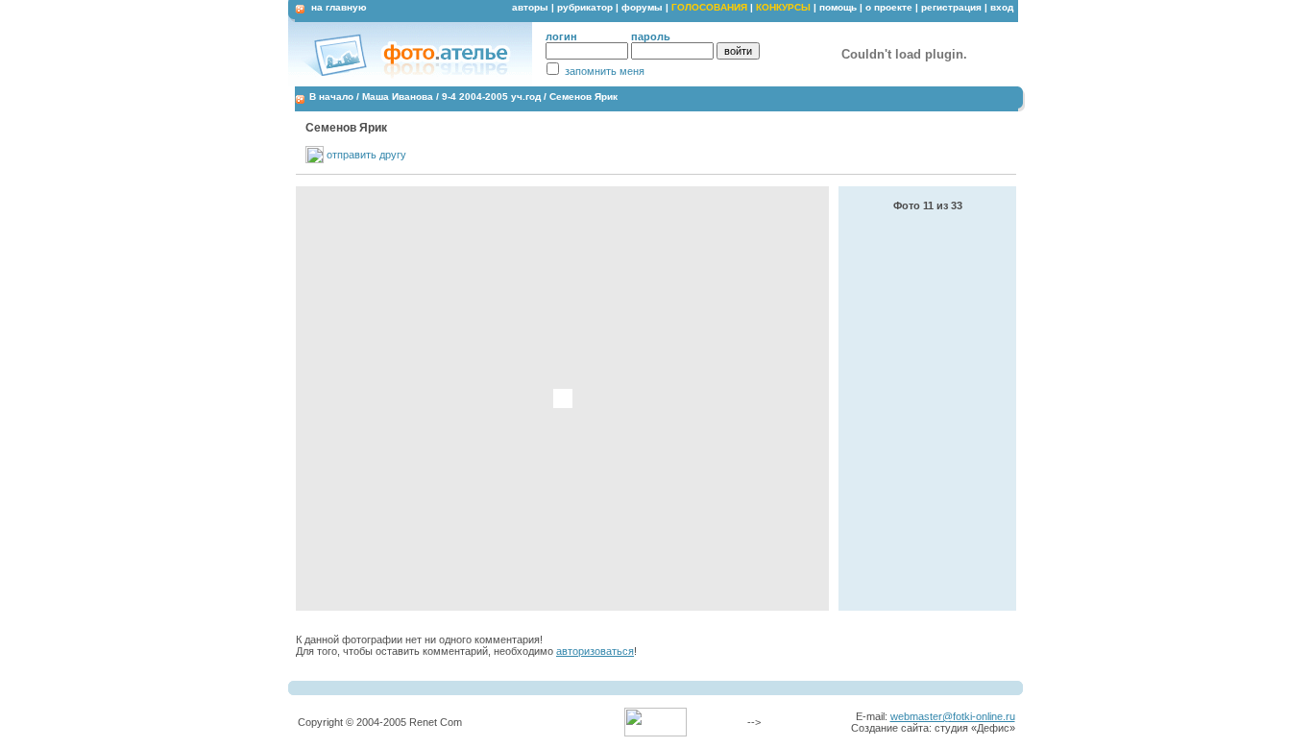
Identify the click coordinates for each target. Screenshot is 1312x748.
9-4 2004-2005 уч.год (491, 96)
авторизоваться (595, 651)
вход (1001, 7)
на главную (339, 7)
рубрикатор (585, 7)
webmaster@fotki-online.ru (952, 716)
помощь (838, 7)
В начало (331, 96)
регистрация (951, 7)
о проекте (888, 7)
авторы (530, 7)
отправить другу (366, 154)
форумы (642, 7)
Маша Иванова (397, 96)
